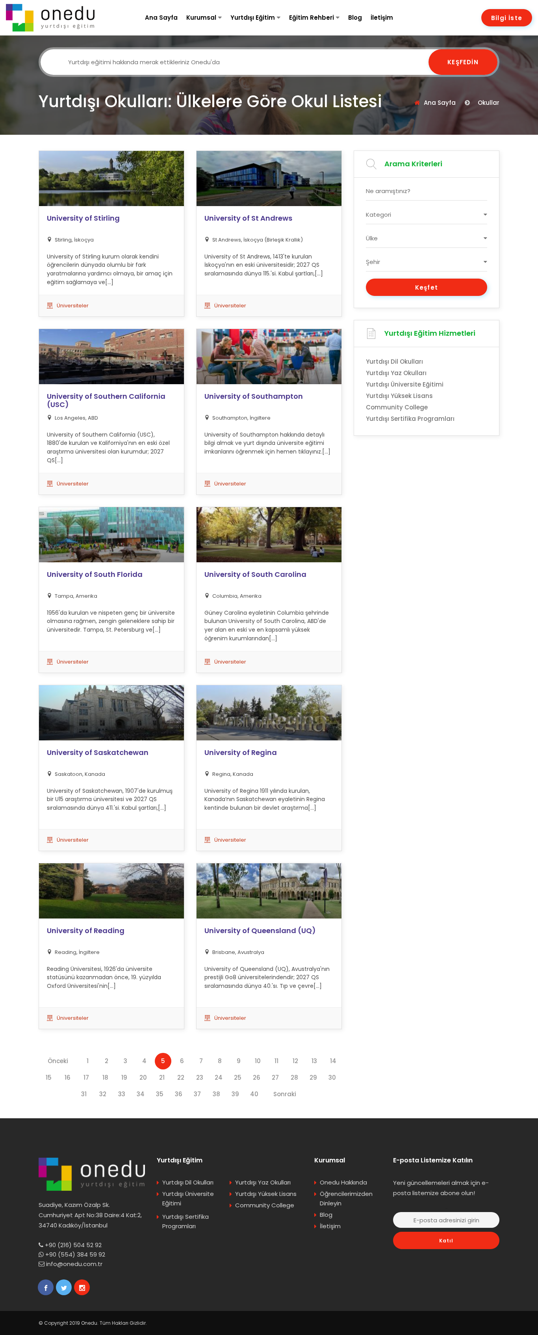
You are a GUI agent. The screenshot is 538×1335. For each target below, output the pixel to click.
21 (162, 1077)
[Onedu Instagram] (82, 1287)
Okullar (488, 103)
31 (84, 1094)
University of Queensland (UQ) (260, 930)
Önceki (58, 1061)
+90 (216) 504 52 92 (73, 1245)
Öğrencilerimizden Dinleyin (346, 1198)
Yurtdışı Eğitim (252, 17)
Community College (397, 407)
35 (159, 1094)
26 (256, 1077)
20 (143, 1077)
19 (124, 1077)
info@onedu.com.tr (74, 1264)
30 (332, 1077)
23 (199, 1077)
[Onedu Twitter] (64, 1287)
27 (275, 1077)
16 (67, 1077)
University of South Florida (95, 574)
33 (121, 1094)
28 (294, 1077)
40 (254, 1094)
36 (178, 1094)
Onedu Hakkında (343, 1182)
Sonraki (284, 1094)
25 (237, 1077)
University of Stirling (83, 218)
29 (313, 1077)
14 (333, 1061)
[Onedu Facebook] (46, 1287)
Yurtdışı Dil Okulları (394, 361)
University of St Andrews (248, 218)
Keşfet (426, 287)
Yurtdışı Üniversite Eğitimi (404, 384)
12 (295, 1061)
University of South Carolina (255, 574)
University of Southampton (253, 396)
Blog (355, 17)
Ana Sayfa (161, 17)
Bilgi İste (506, 18)
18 (105, 1077)
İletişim (382, 17)
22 (180, 1077)
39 (235, 1094)
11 (276, 1061)
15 (49, 1077)
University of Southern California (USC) (106, 400)
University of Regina (240, 752)
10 (258, 1061)
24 (219, 1077)
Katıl (446, 1240)
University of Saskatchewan (97, 752)
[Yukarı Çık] (520, 1321)
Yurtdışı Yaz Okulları (396, 373)
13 (314, 1061)
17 (86, 1077)
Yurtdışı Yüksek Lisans (399, 396)
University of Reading (85, 930)
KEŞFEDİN (463, 62)
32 (102, 1094)
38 (216, 1094)
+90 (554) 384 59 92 (75, 1254)
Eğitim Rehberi (311, 17)
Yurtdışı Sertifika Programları (410, 419)
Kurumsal (201, 17)
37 (197, 1094)
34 (141, 1094)
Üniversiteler (73, 305)
